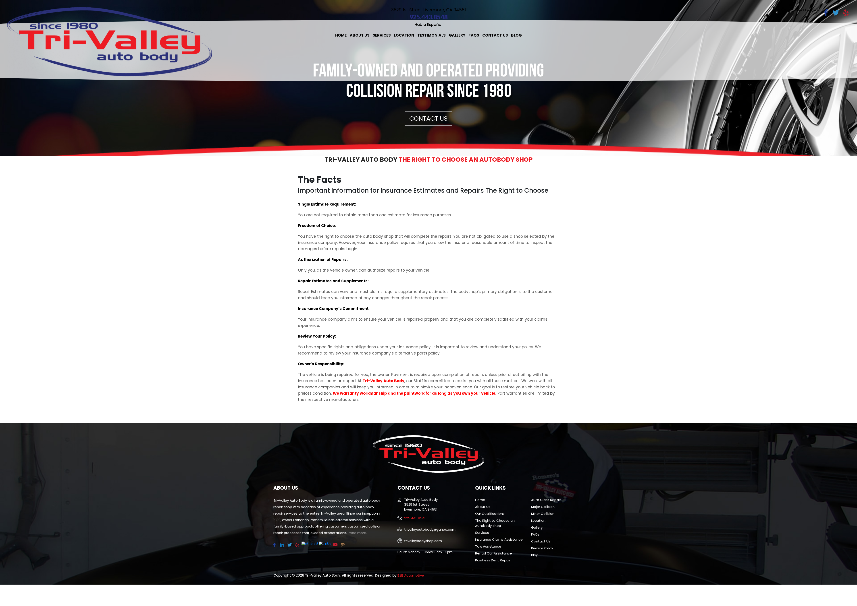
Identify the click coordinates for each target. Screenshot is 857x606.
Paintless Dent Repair (492, 560)
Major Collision (543, 506)
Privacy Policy (542, 548)
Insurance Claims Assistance (499, 539)
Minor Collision (542, 513)
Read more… (358, 532)
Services (382, 35)
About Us (360, 35)
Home (341, 35)
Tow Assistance (488, 546)
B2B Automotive (410, 575)
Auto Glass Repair (546, 499)
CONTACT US (428, 118)
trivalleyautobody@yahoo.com (430, 529)
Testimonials (431, 35)
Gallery (457, 35)
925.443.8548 (428, 17)
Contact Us (495, 35)
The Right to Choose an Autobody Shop (495, 523)
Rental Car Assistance (493, 553)
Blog (516, 35)
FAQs (473, 35)
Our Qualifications (490, 513)
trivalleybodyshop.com (423, 540)
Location (404, 35)
